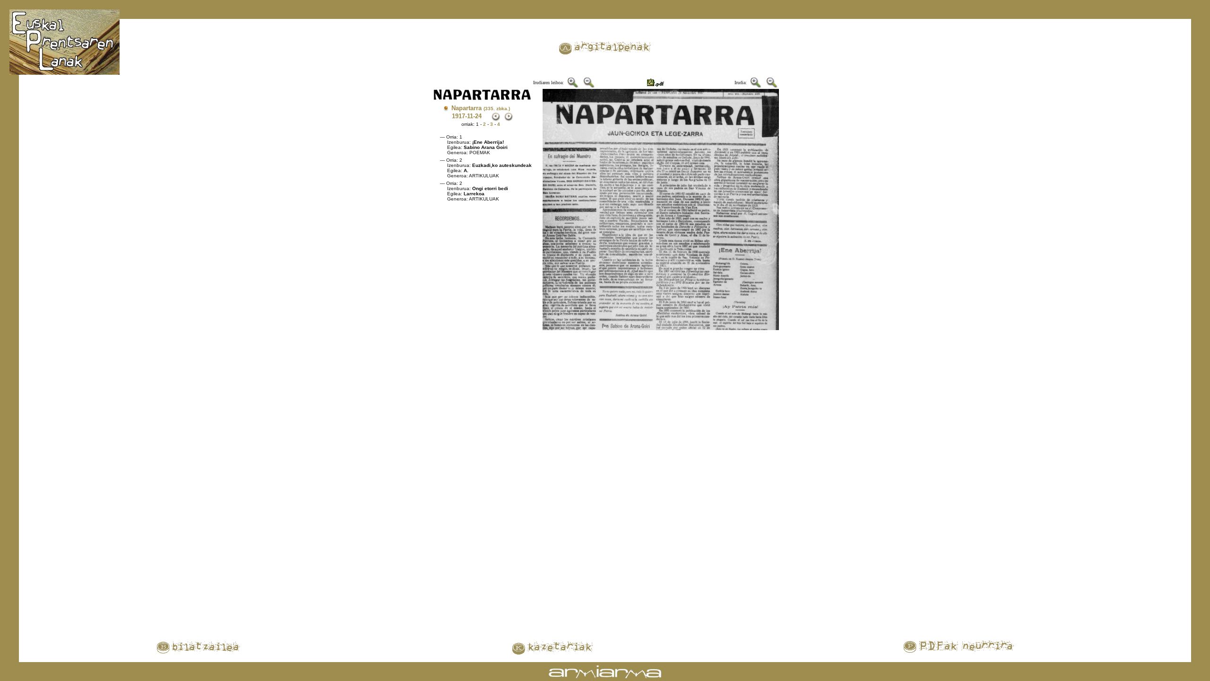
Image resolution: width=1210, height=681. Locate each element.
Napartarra (480, 108)
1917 (458, 116)
